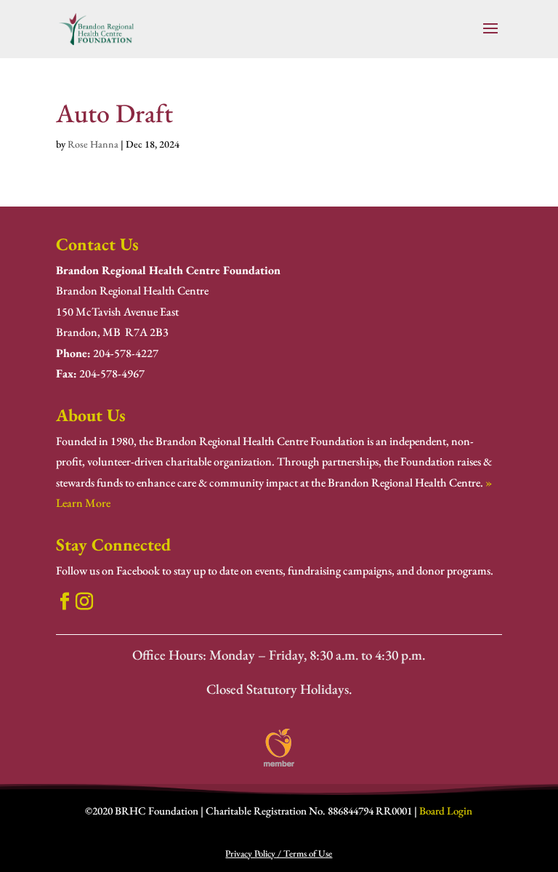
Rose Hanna (93, 144)
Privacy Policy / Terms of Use (278, 853)
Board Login (445, 810)
